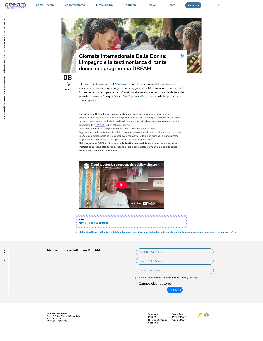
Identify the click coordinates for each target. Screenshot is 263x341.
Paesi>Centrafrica (98, 223)
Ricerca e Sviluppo (157, 319)
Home (4, 21)
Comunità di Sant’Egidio (169, 117)
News (152, 5)
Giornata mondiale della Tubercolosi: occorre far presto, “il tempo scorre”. (194, 232)
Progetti (152, 316)
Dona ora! (193, 5)
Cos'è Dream (45, 5)
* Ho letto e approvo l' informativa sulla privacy (168, 277)
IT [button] (217, 5)
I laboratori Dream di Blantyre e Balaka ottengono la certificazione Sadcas (117, 232)
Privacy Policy (179, 316)
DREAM (4, 29)
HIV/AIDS (100, 125)
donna (127, 128)
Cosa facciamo (75, 5)
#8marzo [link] (120, 84)
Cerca (171, 5)
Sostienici (130, 5)
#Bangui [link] (145, 96)
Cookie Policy (179, 319)
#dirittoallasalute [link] (146, 121)
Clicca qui (193, 277)
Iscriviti (175, 290)
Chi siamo (153, 314)
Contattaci (177, 314)
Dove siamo (104, 5)
